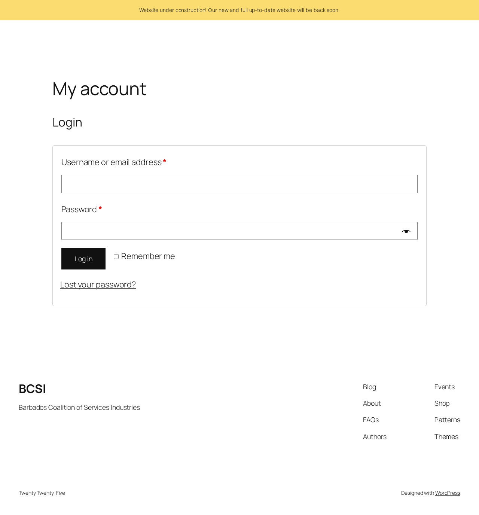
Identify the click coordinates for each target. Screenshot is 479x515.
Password (81, 209)
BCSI (32, 388)
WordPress (447, 492)
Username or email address (114, 162)
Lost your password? (98, 284)
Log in (83, 258)
